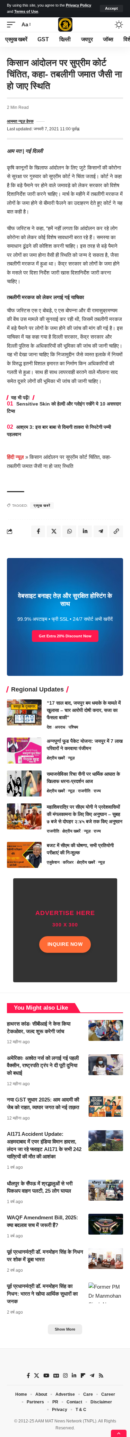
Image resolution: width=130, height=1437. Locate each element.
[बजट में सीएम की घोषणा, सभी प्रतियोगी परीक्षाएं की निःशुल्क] (24, 855)
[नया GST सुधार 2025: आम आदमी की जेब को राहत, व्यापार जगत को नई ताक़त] (105, 1106)
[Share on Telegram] (100, 531)
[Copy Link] (116, 531)
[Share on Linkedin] (85, 531)
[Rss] (101, 1375)
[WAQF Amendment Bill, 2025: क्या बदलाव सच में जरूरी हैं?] (105, 1224)
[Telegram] (92, 1375)
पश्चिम (73, 727)
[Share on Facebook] (38, 531)
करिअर (68, 862)
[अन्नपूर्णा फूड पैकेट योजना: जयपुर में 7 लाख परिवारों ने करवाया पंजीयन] (24, 751)
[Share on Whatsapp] (69, 531)
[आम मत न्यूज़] (65, 24)
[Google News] (56, 1375)
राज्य (97, 791)
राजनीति (84, 791)
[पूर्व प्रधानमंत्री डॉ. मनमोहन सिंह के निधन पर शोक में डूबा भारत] (105, 1258)
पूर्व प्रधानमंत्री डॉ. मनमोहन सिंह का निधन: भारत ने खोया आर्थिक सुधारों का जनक (42, 1293)
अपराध (60, 727)
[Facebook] (28, 1375)
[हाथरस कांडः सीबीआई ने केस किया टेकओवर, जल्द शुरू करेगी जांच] (105, 1030)
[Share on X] (54, 531)
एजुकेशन (53, 862)
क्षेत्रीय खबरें (56, 758)
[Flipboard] (83, 1375)
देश (49, 727)
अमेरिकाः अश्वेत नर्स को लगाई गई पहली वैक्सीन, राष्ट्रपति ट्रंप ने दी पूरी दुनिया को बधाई (43, 1065)
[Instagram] (65, 1375)
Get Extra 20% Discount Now (65, 636)
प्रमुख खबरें (42, 505)
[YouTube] (46, 1375)
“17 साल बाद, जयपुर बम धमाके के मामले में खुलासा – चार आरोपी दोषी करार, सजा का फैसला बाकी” (84, 710)
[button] (111, 8)
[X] (36, 1375)
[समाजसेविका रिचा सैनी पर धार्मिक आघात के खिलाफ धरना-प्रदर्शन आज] (24, 783)
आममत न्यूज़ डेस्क (20, 121)
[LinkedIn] (74, 1375)
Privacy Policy (78, 5)
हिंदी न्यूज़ (15, 457)
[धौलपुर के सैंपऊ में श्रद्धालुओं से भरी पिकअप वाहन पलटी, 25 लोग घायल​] (105, 1190)
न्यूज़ (71, 758)
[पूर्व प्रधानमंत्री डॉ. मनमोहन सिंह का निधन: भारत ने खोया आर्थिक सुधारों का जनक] (105, 1292)
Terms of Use (26, 11)
